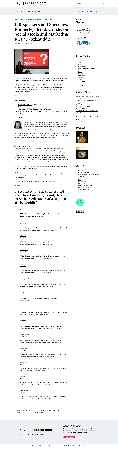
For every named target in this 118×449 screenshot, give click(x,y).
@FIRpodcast (23, 157)
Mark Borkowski (82, 181)
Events (17, 19)
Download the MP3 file (25, 105)
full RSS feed (33, 168)
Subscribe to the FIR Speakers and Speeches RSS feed (34, 109)
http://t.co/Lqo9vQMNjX (45, 272)
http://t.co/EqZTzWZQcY (27, 300)
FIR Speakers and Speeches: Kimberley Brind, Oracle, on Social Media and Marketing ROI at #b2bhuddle (41, 31)
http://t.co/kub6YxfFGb (27, 370)
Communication (82, 66)
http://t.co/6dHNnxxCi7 (46, 356)
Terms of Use (71, 445)
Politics (80, 72)
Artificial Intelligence (83, 61)
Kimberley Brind (28, 122)
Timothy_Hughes (24, 334)
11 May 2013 (23, 350)
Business (80, 64)
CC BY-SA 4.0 (64, 445)
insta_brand (23, 264)
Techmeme (81, 191)
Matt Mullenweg (82, 183)
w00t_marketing (24, 278)
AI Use (81, 445)
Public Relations (82, 73)
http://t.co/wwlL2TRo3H (45, 258)
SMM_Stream (23, 362)
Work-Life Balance (83, 81)
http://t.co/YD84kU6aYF (46, 328)
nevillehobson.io (82, 430)
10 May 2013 (23, 322)
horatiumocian (24, 320)
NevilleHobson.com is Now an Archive (87, 96)
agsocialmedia (24, 348)
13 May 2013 (23, 364)
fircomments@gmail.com (32, 153)
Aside (79, 62)
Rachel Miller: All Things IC (85, 185)
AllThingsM (23, 236)
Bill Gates (80, 170)
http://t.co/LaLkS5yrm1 (27, 314)
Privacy (77, 445)
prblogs (22, 222)
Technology (81, 77)
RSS (85, 445)
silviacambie (23, 292)
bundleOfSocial (24, 250)
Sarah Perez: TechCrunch (85, 187)
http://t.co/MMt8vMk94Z (48, 286)
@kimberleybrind (42, 142)
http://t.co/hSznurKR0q (46, 342)
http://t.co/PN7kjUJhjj (45, 244)
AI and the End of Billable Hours (85, 107)
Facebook (44, 151)
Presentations (39, 19)
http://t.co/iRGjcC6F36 (38, 216)
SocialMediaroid (24, 390)
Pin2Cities (22, 376)
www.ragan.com (19, 177)
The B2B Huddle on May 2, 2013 (48, 85)
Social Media (49, 19)
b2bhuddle (17, 186)
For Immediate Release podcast (86, 68)
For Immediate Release (27, 19)
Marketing (81, 70)
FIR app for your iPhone (30, 111)
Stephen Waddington (84, 189)
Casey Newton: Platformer (85, 172)
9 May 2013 (23, 209)
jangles (22, 208)
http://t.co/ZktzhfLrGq (50, 230)
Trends (80, 79)
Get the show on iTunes (25, 107)
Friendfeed (51, 151)
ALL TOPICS (79, 85)
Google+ (60, 151)
